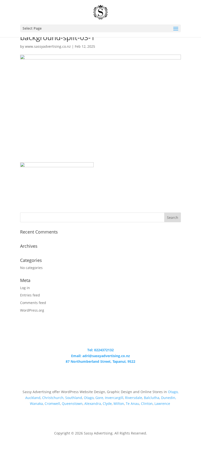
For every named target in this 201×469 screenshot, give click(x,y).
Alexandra (92, 403)
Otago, (173, 391)
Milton (118, 403)
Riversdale (133, 397)
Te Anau (132, 403)
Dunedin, (168, 397)
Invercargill (114, 397)
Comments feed (33, 302)
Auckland (32, 397)
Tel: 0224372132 (100, 350)
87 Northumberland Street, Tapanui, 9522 (100, 361)
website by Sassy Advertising (100, 446)
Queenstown (72, 403)
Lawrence (162, 403)
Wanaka (36, 403)
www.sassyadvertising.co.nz (48, 46)
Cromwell (52, 403)
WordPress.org (32, 310)
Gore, (99, 397)
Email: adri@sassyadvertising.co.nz (100, 355)
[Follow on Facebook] (100, 376)
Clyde (107, 403)
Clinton (147, 403)
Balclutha (151, 397)
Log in (25, 287)
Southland (73, 397)
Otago (89, 397)
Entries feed (30, 295)
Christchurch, (53, 397)
